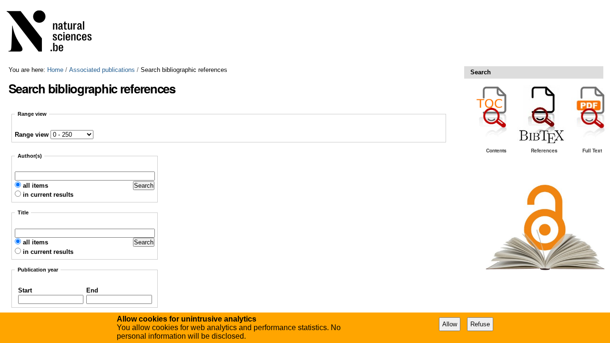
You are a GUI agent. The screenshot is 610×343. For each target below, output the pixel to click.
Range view (32, 134)
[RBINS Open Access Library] (55, 33)
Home (55, 69)
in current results (48, 194)
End (92, 290)
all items (35, 185)
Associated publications (102, 69)
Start (25, 290)
